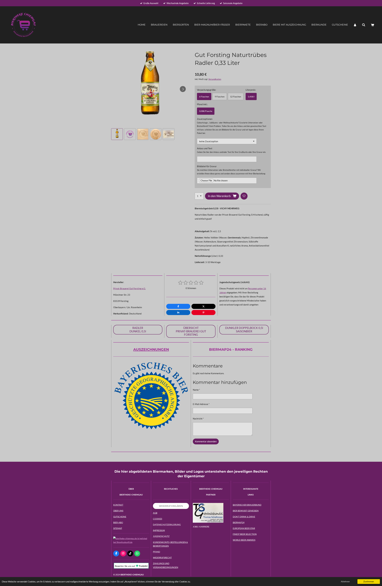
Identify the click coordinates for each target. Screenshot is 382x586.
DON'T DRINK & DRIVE (244, 516)
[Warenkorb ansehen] (372, 25)
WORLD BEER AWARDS (244, 540)
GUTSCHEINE (119, 516)
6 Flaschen (204, 96)
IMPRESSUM (159, 530)
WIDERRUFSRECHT (162, 557)
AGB (155, 513)
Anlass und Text (204, 148)
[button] (117, 134)
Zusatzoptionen (204, 119)
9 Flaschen (220, 96)
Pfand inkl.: (202, 104)
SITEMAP (117, 528)
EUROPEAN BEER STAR (244, 528)
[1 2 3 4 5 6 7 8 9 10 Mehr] (199, 196)
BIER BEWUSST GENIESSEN (246, 510)
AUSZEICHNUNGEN (151, 349)
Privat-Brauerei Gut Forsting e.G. (129, 288)
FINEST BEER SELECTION (245, 534)
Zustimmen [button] (368, 581)
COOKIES (157, 518)
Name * (196, 389)
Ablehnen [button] (345, 581)
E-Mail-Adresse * (201, 404)
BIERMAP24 (238, 522)
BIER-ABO (118, 522)
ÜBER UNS (118, 510)
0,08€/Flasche (205, 111)
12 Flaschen (235, 96)
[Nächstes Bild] (183, 89)
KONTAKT (118, 505)
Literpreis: (251, 89)
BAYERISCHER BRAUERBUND (247, 505)
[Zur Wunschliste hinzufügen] (244, 196)
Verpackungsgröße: (206, 89)
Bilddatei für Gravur (207, 166)
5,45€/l (251, 96)
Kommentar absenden (206, 441)
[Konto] (355, 25)
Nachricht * (198, 418)
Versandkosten (214, 79)
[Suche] (363, 25)
